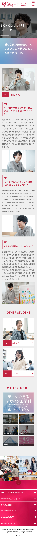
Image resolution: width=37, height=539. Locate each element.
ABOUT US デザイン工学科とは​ (12, 492)
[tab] (18, 499)
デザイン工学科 (21, 5)
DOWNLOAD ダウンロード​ (10, 523)
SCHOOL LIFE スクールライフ (10, 499)
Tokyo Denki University (12, 532)
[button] (33, 2)
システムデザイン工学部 (21, 3)
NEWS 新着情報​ (6, 505)
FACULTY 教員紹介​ (7, 517)
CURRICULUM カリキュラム (11, 511)
